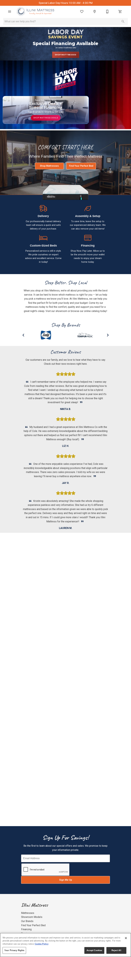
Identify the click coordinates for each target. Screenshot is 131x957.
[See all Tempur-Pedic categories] (58, 335)
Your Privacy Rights (14, 950)
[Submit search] (123, 21)
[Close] (125, 938)
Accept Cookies (94, 950)
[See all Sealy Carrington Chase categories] (97, 335)
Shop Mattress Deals (45, 117)
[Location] (94, 11)
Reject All (116, 950)
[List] (82, 11)
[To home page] (35, 11)
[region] (65, 945)
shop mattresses (65, 55)
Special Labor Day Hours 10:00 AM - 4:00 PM (65, 2)
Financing (26, 929)
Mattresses (27, 912)
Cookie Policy (41, 944)
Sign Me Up (65, 880)
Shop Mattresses (49, 166)
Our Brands (27, 921)
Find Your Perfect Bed (81, 166)
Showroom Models (31, 917)
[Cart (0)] (120, 11)
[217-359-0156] (107, 11)
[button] (9, 11)
